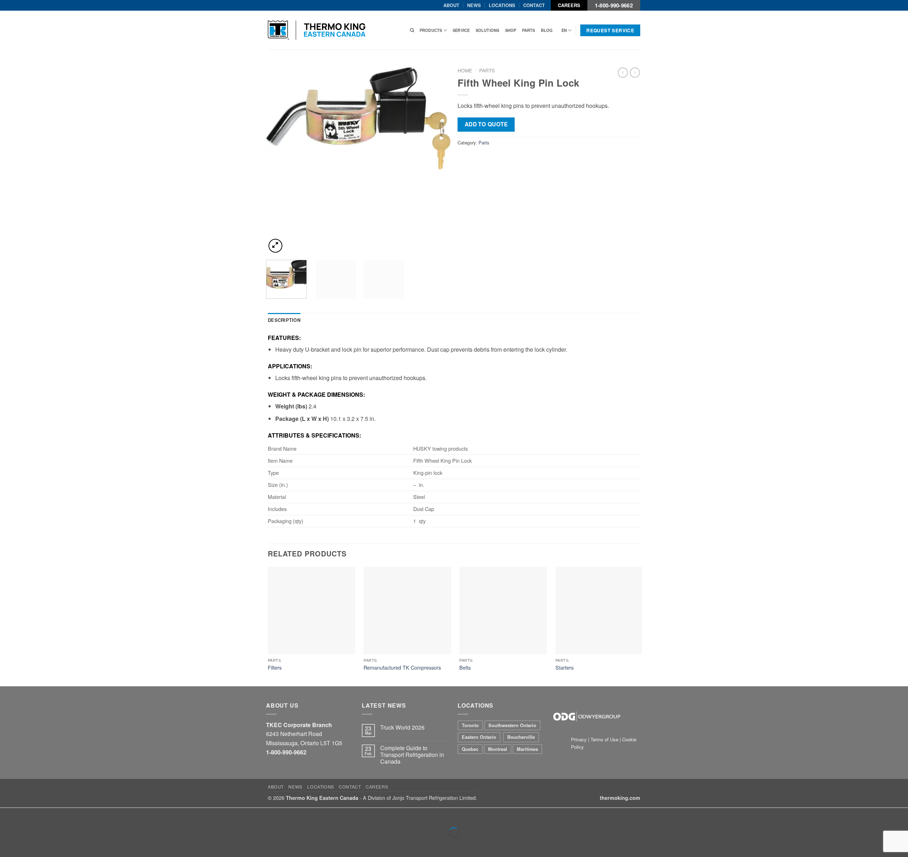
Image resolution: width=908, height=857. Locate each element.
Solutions (487, 30)
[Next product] (623, 72)
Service (461, 30)
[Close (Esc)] (7, 815)
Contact (534, 5)
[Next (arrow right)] (28, 845)
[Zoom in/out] (28, 815)
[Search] (412, 30)
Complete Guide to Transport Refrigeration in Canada (412, 755)
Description (284, 320)
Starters (564, 667)
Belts (465, 667)
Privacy (579, 739)
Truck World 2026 (402, 727)
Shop (510, 30)
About (451, 5)
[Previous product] (635, 72)
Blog (547, 30)
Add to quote (486, 124)
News (474, 5)
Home (465, 70)
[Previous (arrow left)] (7, 845)
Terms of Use (604, 739)
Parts (528, 30)
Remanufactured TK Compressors (402, 667)
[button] (275, 246)
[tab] (284, 320)
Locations (502, 5)
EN (564, 30)
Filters (275, 667)
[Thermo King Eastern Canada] (316, 30)
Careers (569, 5)
